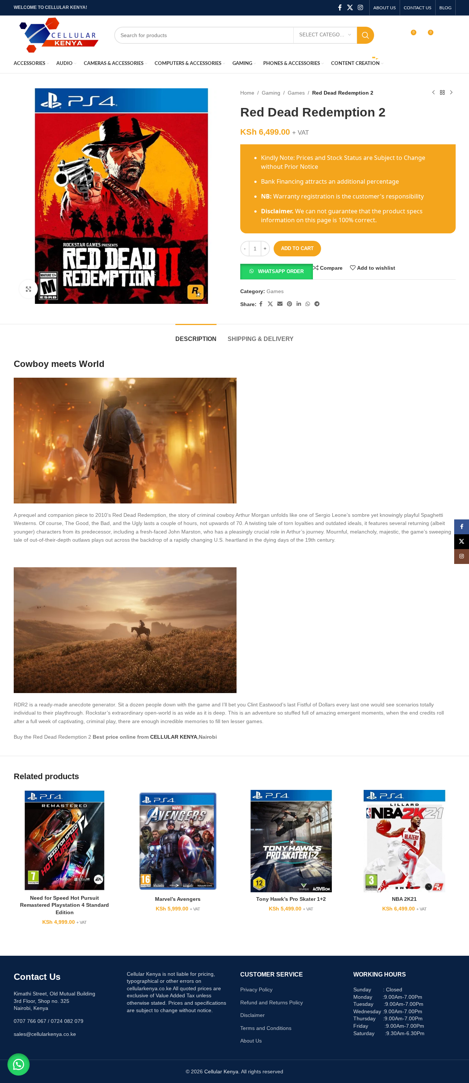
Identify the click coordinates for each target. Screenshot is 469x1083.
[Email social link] (280, 304)
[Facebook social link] (340, 7)
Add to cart (297, 248)
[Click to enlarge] (28, 289)
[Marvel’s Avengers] (178, 841)
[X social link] (349, 7)
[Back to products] (442, 92)
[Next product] (451, 92)
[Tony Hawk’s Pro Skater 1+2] (291, 841)
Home (247, 93)
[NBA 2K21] (404, 841)
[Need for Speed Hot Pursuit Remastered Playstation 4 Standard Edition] (65, 840)
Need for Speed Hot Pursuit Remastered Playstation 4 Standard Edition (64, 905)
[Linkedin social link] (298, 304)
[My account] (394, 35)
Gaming (271, 93)
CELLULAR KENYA (173, 737)
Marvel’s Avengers (178, 899)
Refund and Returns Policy (271, 1002)
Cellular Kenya (221, 1071)
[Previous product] (433, 92)
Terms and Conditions (265, 1028)
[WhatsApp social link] (307, 304)
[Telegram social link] (317, 304)
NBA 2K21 (404, 899)
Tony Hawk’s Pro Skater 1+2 (291, 899)
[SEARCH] (365, 35)
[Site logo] (58, 34)
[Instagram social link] (360, 7)
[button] (276, 271)
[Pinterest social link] (289, 304)
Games (296, 93)
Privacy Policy (256, 989)
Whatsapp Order (281, 271)
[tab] (196, 335)
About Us (251, 1041)
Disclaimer (252, 1015)
